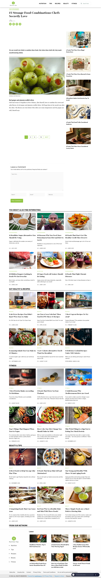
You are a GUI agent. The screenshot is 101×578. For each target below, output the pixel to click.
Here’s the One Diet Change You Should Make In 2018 (49, 430)
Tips (50, 3)
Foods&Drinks (13, 232)
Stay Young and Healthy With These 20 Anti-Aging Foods (76, 472)
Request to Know (59, 576)
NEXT (47, 137)
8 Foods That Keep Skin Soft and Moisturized (49, 472)
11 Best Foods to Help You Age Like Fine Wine (22, 472)
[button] (10, 24)
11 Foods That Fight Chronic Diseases (75, 275)
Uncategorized (14, 9)
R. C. (10, 324)
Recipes (57, 3)
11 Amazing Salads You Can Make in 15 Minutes (22, 352)
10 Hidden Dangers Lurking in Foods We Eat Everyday (20, 275)
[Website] (55, 195)
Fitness (74, 3)
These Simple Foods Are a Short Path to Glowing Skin (77, 510)
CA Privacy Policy (47, 576)
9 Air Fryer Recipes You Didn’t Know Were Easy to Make (20, 315)
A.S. (38, 403)
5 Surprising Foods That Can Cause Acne (22, 510)
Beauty (66, 3)
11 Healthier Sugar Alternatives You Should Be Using (22, 236)
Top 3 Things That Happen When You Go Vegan (21, 430)
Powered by (35, 576)
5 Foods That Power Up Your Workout (48, 392)
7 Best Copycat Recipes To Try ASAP (76, 315)
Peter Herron (68, 361)
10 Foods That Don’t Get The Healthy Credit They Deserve (76, 236)
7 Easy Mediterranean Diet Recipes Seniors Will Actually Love (81, 546)
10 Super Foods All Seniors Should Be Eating (50, 275)
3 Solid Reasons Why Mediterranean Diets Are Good (77, 392)
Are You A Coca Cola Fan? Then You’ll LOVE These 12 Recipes (49, 315)
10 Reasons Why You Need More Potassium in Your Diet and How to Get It (50, 238)
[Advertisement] (37, 37)
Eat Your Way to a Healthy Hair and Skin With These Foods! (49, 510)
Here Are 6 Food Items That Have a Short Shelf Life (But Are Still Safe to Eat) (59, 565)
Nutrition (42, 3)
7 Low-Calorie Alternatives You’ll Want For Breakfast (49, 352)
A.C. (10, 248)
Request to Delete (71, 576)
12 (41, 137)
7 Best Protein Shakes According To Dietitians (21, 392)
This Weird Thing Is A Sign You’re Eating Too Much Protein (77, 430)
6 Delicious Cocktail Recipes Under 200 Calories (76, 352)
